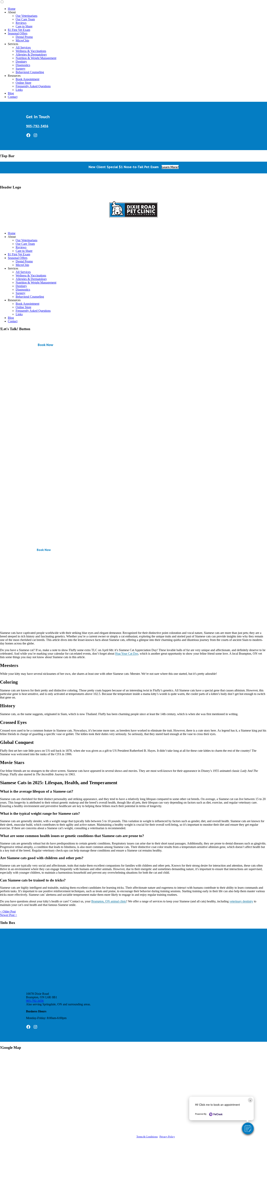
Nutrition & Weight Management (36, 58)
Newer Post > (8, 915)
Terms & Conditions (147, 1136)
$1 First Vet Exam (19, 30)
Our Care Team (25, 19)
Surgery (20, 68)
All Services (23, 47)
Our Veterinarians (26, 15)
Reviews (21, 22)
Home (11, 8)
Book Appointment (27, 79)
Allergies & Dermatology (31, 54)
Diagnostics (23, 65)
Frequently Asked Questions (33, 86)
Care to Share (24, 26)
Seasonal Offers (17, 33)
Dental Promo (24, 37)
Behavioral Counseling (30, 72)
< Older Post (8, 911)
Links (19, 89)
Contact (12, 96)
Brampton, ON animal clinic (108, 901)
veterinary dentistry (241, 901)
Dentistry (21, 61)
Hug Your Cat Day (126, 653)
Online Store (23, 82)
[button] (248, 1128)
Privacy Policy (167, 1136)
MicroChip (22, 40)
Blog (11, 93)
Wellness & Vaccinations (31, 51)
